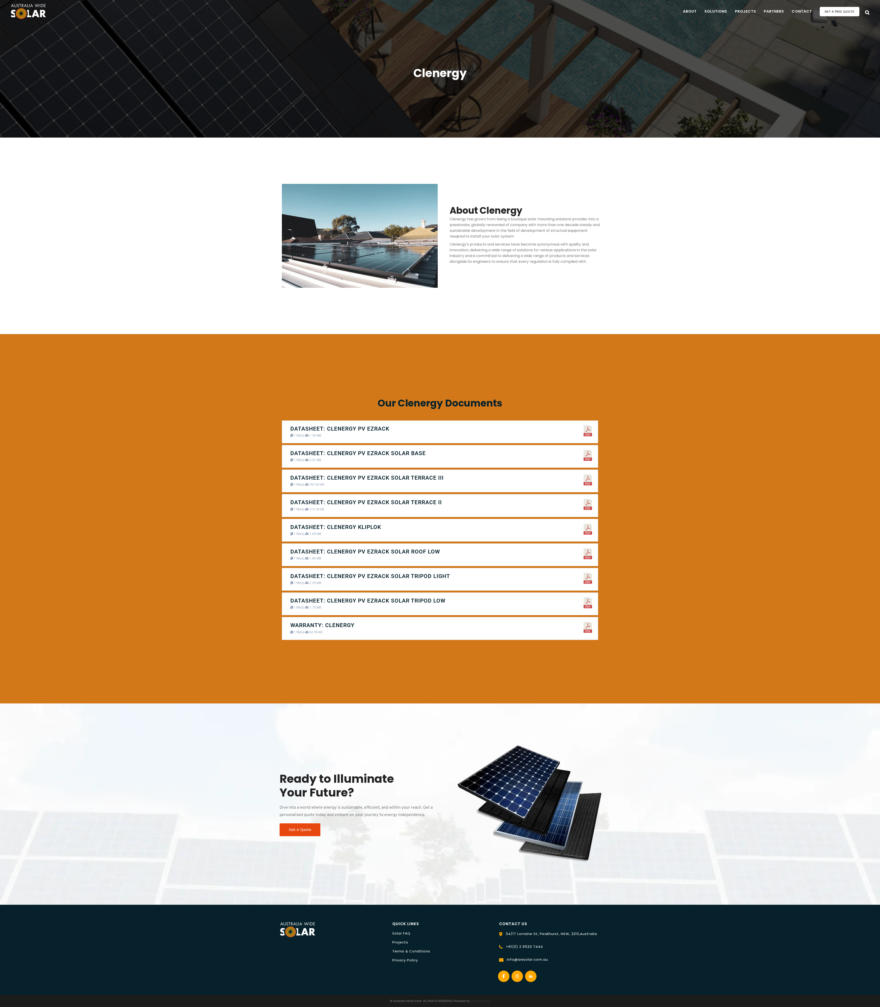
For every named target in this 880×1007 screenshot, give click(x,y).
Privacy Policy (405, 960)
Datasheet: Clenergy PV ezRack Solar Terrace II (366, 502)
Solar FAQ (401, 933)
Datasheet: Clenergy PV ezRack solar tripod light (370, 576)
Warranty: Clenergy (322, 625)
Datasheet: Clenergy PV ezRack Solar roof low (365, 551)
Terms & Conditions (411, 951)
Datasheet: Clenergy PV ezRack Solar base (358, 453)
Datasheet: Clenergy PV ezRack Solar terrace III (367, 478)
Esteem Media (480, 1001)
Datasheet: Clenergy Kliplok (335, 527)
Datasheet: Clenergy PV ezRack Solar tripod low (368, 601)
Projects (400, 942)
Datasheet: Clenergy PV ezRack (339, 429)
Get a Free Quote (840, 11)
